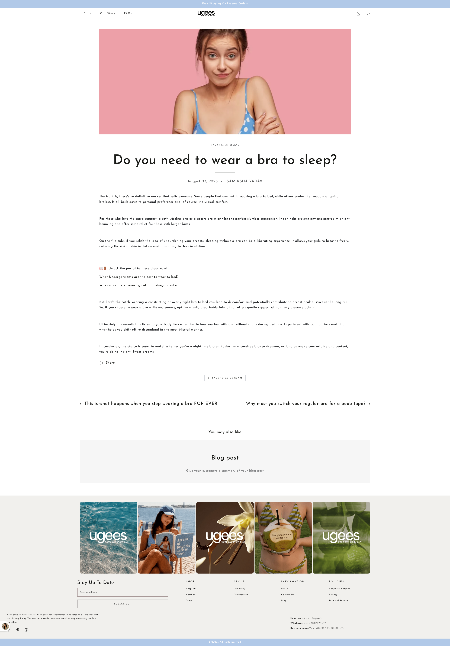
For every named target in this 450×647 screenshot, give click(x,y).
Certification (241, 595)
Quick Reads (229, 145)
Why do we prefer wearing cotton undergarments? (138, 285)
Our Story (239, 589)
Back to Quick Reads (227, 378)
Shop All (191, 589)
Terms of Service (338, 601)
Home (214, 145)
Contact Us (287, 595)
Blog (283, 601)
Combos (190, 595)
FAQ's (284, 589)
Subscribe (122, 604)
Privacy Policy (19, 618)
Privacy (333, 595)
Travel (189, 601)
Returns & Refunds (339, 589)
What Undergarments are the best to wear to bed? (139, 277)
